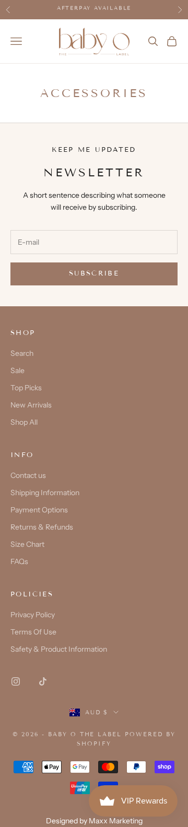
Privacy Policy (32, 614)
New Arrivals (31, 405)
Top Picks (26, 387)
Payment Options (39, 509)
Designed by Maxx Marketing (94, 820)
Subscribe (94, 273)
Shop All (24, 422)
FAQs (19, 561)
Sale (17, 370)
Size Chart (27, 544)
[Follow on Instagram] (15, 681)
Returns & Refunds (41, 527)
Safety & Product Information (58, 649)
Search (21, 353)
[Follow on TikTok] (43, 681)
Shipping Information (44, 492)
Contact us (28, 475)
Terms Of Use (33, 632)
